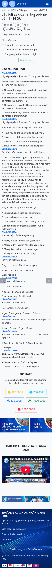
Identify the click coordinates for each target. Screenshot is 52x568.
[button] (5, 4)
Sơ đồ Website (35, 549)
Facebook (6, 539)
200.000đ (36, 392)
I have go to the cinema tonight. (21, 49)
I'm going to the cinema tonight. (21, 54)
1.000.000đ (36, 400)
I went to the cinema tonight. (20, 45)
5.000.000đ (26, 409)
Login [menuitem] (21, 3)
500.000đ (14, 400)
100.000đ (15, 392)
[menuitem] (5, 4)
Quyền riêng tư (17, 549)
